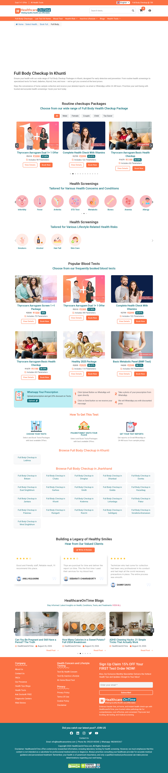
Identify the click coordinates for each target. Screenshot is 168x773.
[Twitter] (90, 733)
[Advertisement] (84, 46)
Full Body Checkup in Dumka (140, 477)
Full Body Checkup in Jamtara (27, 500)
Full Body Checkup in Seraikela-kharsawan (140, 511)
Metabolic (75, 209)
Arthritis (40, 209)
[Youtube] (96, 733)
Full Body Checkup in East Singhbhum (27, 488)
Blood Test (58, 18)
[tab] (57, 116)
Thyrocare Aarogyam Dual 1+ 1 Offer (84, 305)
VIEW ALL (116, 605)
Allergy (128, 209)
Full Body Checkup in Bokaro (27, 477)
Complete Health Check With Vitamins (38, 152)
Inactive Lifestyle (87, 18)
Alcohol (39, 248)
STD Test (57, 209)
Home (20, 24)
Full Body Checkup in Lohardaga (112, 500)
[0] (141, 11)
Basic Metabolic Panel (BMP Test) (132, 361)
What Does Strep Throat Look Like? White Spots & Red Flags (129, 641)
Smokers (22, 248)
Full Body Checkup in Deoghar (84, 477)
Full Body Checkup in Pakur (140, 500)
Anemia (110, 209)
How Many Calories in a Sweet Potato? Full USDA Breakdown (36, 641)
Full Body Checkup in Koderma (84, 500)
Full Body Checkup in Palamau (27, 511)
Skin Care (75, 248)
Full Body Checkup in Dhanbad (112, 477)
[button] (17, 145)
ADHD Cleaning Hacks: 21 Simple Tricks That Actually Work (80, 641)
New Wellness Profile (130, 152)
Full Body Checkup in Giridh (84, 488)
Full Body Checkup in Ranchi (84, 511)
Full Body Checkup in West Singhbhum (27, 523)
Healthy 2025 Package (84, 361)
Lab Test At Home (43, 18)
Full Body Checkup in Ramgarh (55, 511)
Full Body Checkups (24, 18)
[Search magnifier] (133, 10)
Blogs (102, 18)
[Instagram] (84, 733)
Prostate (146, 209)
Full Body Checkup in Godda (112, 488)
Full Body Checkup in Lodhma (27, 459)
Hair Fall (57, 248)
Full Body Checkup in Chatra (55, 477)
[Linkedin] (78, 733)
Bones (93, 209)
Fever (22, 209)
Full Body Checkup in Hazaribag (140, 488)
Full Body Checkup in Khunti (55, 500)
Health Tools (112, 18)
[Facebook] (71, 733)
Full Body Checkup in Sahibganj (112, 511)
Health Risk (70, 18)
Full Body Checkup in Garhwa (55, 488)
